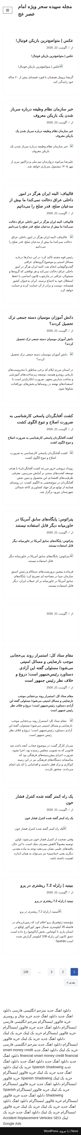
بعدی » (71, 982)
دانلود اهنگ (20, 1101)
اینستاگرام (69, 1027)
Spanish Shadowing (47, 1067)
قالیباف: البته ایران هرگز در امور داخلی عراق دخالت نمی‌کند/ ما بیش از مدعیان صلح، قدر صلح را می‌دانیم (41, 199)
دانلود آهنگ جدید (57, 1061)
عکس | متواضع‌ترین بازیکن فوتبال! (44, 40)
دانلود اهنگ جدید (59, 1010)
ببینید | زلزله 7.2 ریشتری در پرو (46, 885)
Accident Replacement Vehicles (27, 1118)
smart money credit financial (56, 1056)
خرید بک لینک (32, 1033)
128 (25, 972)
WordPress (51, 1131)
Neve (74, 1131)
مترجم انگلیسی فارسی (29, 1010)
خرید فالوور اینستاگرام (54, 1022)
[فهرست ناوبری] (7, 10)
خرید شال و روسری (17, 1016)
